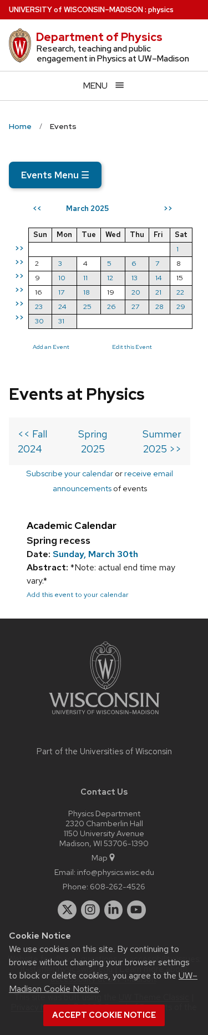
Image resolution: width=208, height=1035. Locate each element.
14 (159, 277)
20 (136, 292)
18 (87, 292)
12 (110, 277)
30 (39, 321)
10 (62, 277)
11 (85, 277)
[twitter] (67, 909)
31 (61, 321)
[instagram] (90, 909)
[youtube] (136, 909)
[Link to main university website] (104, 716)
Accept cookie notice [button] (104, 1015)
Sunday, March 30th (95, 554)
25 (87, 306)
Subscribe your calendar (69, 473)
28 (159, 306)
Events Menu (55, 175)
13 (134, 277)
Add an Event (51, 347)
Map (100, 857)
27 (135, 306)
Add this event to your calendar (78, 594)
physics (161, 9)
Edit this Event (132, 347)
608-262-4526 (117, 886)
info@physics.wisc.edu (115, 872)
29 (181, 306)
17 (61, 292)
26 (111, 306)
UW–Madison (76, 9)
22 (180, 292)
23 (38, 306)
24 (62, 306)
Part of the (104, 751)
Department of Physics (99, 37)
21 (158, 292)
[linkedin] (113, 909)
